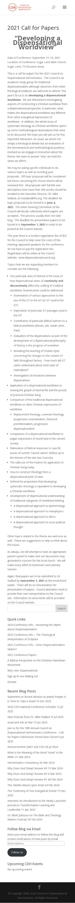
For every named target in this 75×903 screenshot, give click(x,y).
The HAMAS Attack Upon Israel (25, 785)
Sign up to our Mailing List (22, 676)
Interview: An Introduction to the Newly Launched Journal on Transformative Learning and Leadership (36, 805)
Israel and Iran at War (20, 722)
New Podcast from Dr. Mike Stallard (28, 717)
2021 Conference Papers (22, 655)
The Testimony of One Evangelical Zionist (32, 791)
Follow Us (17, 852)
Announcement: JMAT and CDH (25, 747)
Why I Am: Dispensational (22, 670)
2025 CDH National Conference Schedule (31, 707)
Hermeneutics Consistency (23, 762)
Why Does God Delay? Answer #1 (27, 779)
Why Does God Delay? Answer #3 (27, 768)
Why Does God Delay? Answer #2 (27, 773)
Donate (11, 682)
